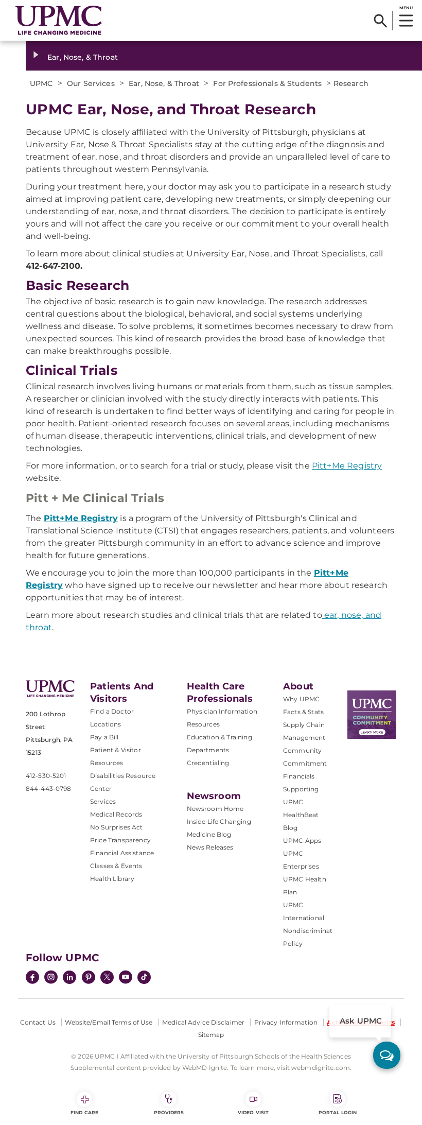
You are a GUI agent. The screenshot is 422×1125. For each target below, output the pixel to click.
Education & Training (219, 737)
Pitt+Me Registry (347, 466)
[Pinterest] (88, 978)
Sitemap (211, 1035)
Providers (169, 1112)
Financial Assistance (122, 853)
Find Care (84, 1112)
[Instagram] (51, 978)
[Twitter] (107, 977)
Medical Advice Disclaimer (203, 1022)
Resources (203, 724)
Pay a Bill (104, 737)
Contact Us (38, 1022)
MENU (405, 7)
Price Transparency (120, 840)
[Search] (380, 20)
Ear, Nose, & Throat (82, 57)
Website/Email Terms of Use (108, 1022)
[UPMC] (58, 21)
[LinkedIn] (69, 978)
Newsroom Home (215, 808)
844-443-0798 (48, 788)
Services (103, 801)
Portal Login (338, 1112)
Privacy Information (286, 1022)
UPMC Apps (302, 840)
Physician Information (222, 711)
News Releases (210, 847)
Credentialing (208, 763)
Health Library (112, 878)
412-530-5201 (46, 776)
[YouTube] (125, 978)
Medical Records (116, 814)
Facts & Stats (303, 712)
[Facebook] (32, 978)
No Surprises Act (116, 827)
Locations (105, 724)
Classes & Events (116, 866)
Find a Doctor (112, 711)
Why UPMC (301, 699)
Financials (299, 776)
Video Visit (253, 1112)
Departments (208, 750)
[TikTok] (144, 977)
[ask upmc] (386, 1055)
